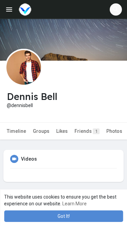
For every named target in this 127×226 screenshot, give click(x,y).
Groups (41, 131)
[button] (116, 9)
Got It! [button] (64, 216)
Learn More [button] (74, 203)
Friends (86, 131)
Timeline (16, 131)
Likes (62, 131)
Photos (114, 131)
